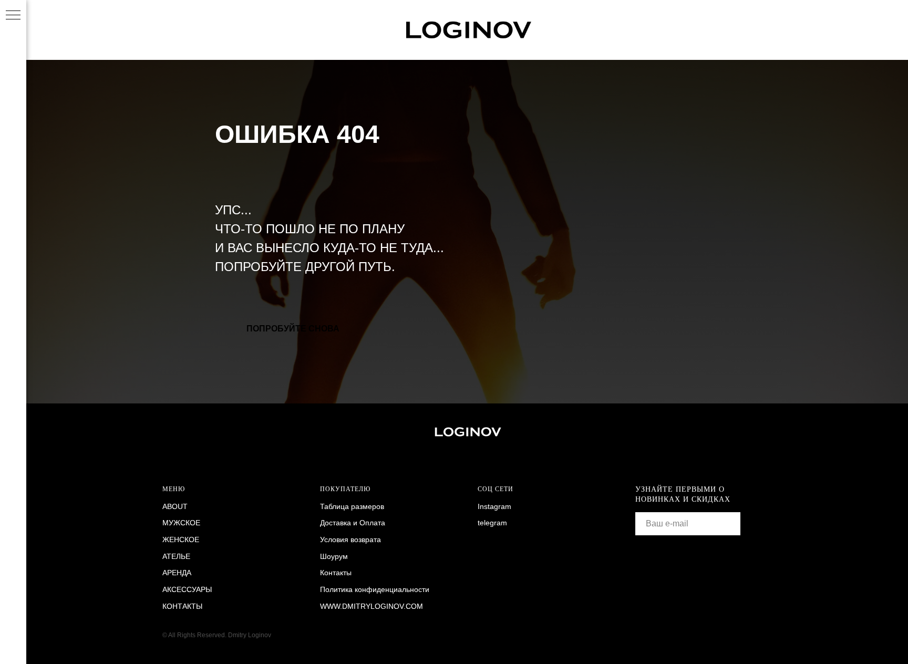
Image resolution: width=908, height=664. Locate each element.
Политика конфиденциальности (374, 589)
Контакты (336, 572)
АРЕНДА (176, 572)
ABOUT (175, 506)
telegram (492, 522)
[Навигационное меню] (13, 16)
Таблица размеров (352, 506)
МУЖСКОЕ (181, 522)
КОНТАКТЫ (182, 606)
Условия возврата (350, 539)
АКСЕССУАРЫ (187, 589)
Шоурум (334, 556)
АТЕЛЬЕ (176, 556)
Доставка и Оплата (352, 522)
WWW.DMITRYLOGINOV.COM (371, 606)
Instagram (494, 506)
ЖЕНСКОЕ (180, 539)
